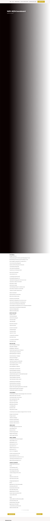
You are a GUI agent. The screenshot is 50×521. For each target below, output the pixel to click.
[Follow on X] (23, 510)
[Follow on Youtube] (28, 510)
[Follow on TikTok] (26, 510)
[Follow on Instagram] (25, 510)
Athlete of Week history (24, 1)
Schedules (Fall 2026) (32, 1)
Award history (17, 1)
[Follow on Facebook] (22, 510)
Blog (13, 1)
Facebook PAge (41, 1)
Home (10, 1)
